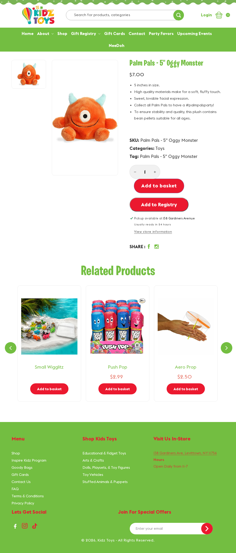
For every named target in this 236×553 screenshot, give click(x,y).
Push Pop (117, 367)
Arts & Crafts (93, 460)
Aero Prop (185, 367)
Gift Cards (20, 474)
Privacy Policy (23, 503)
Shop (16, 453)
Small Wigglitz (49, 367)
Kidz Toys (106, 540)
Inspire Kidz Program (29, 460)
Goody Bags (22, 467)
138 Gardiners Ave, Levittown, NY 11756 (185, 453)
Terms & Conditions (28, 496)
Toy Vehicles (93, 474)
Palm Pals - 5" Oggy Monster (169, 156)
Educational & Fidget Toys (104, 453)
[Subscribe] (207, 528)
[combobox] (125, 15)
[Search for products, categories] (178, 15)
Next (226, 348)
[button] (145, 247)
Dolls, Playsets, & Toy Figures (106, 467)
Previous (10, 348)
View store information (153, 232)
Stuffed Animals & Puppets (105, 481)
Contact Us (21, 481)
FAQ (15, 488)
